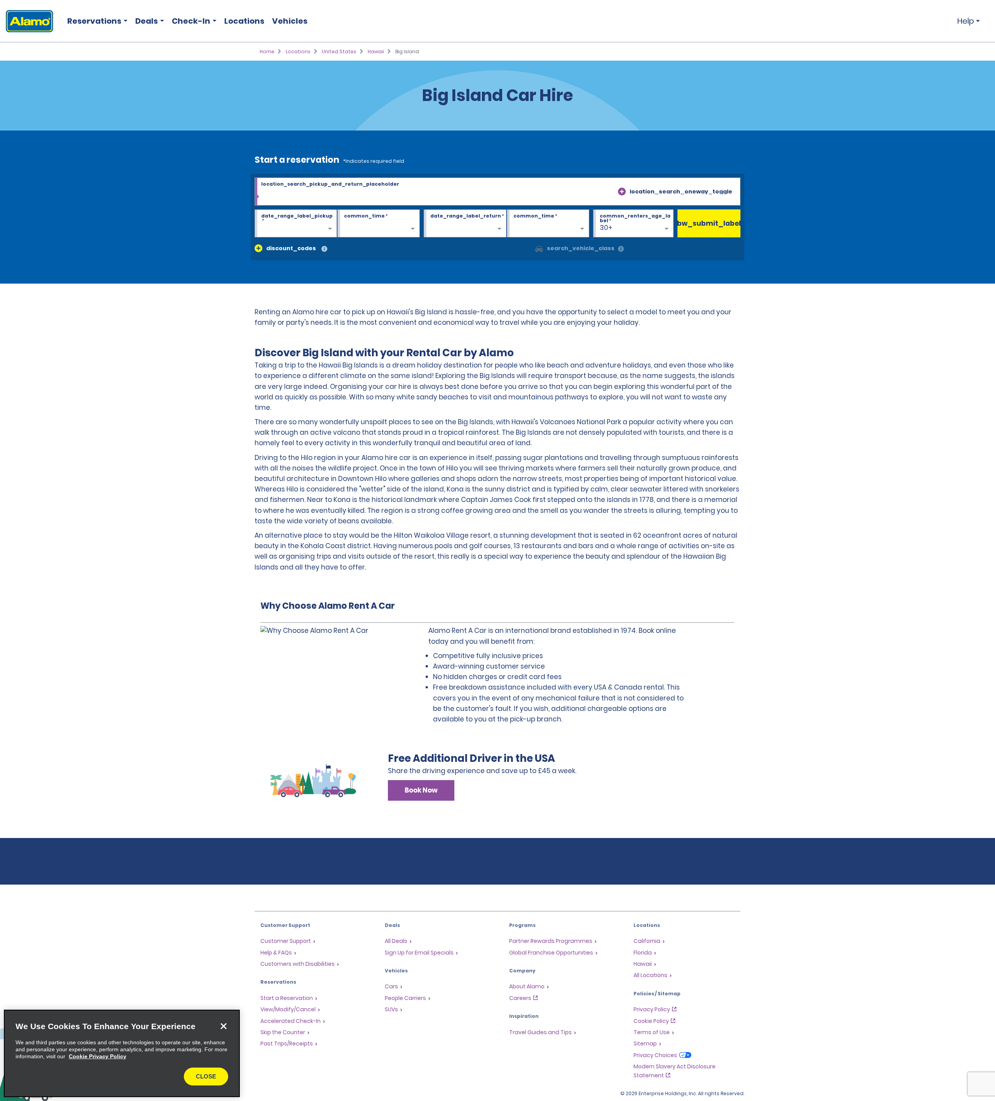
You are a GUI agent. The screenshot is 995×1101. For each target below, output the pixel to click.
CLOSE (206, 1076)
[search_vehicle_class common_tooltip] (621, 249)
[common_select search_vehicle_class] (539, 248)
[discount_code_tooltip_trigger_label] (324, 249)
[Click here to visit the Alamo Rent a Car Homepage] (26, 21)
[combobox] (497, 192)
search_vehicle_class (580, 248)
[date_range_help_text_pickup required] (296, 224)
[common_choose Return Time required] (548, 224)
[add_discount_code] (258, 248)
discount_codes (291, 248)
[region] (122, 1053)
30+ (606, 227)
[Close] (223, 1026)
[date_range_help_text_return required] (465, 224)
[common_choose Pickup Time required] (378, 224)
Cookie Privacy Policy (97, 1056)
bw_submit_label (709, 223)
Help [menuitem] (965, 21)
